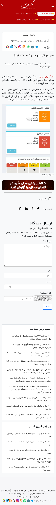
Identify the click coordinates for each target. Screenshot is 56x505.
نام (49, 270)
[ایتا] (24, 48)
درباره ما (36, 501)
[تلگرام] (36, 48)
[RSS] (10, 501)
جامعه (32, 35)
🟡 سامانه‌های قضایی (47, 20)
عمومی (25, 35)
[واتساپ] (28, 48)
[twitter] (38, 208)
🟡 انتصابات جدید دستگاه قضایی (25, 14)
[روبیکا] (7, 48)
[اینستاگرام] (19, 48)
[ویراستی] (11, 48)
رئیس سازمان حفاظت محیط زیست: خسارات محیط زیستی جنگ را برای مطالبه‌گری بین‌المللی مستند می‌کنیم (30, 389)
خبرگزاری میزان (46, 76)
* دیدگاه (47, 241)
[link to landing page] (28, 5)
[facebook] (32, 209)
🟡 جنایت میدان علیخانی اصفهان (27, 20)
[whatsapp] (20, 209)
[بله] (32, 48)
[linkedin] (26, 209)
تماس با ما (43, 501)
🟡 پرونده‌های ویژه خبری (46, 14)
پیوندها (50, 501)
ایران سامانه (22, 496)
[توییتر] (15, 48)
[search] (2, 5)
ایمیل (48, 281)
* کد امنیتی (45, 293)
